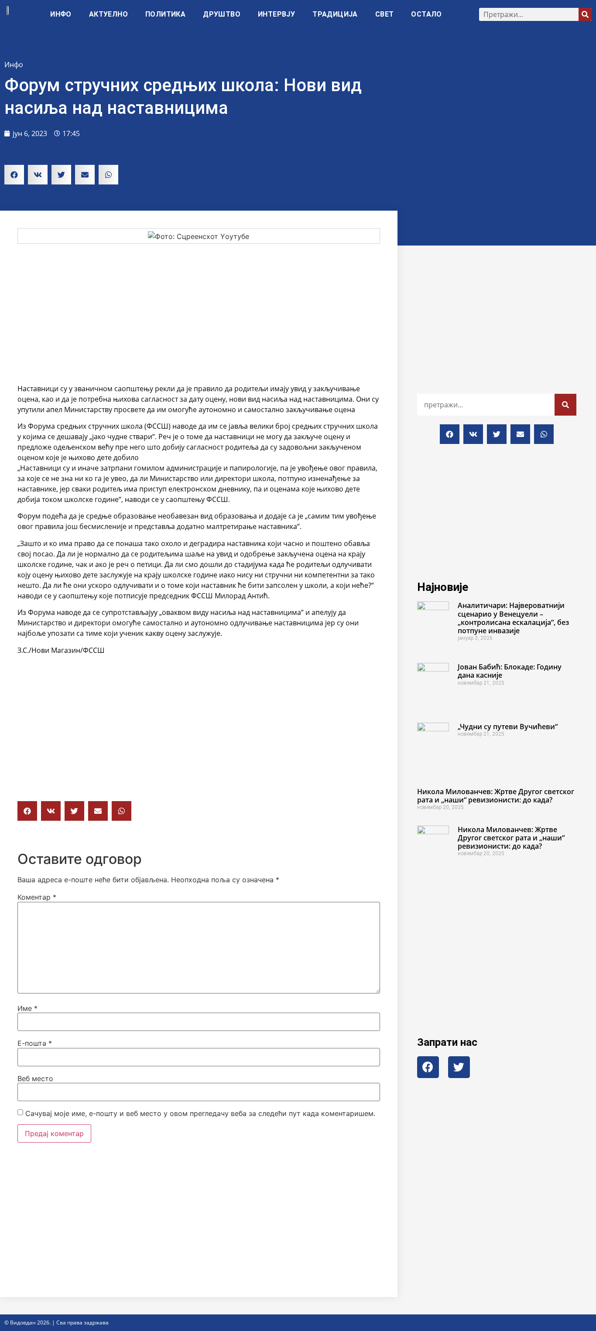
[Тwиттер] (459, 1067)
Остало (426, 14)
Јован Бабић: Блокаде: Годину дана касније (510, 671)
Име (27, 1008)
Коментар (36, 897)
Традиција (335, 14)
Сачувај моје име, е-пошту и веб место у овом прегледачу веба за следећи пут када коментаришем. (200, 1113)
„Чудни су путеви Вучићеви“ (508, 726)
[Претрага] (585, 14)
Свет (384, 14)
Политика (165, 14)
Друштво (221, 14)
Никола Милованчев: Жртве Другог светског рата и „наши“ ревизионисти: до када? (495, 796)
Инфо (61, 14)
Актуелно (108, 14)
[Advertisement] (198, 314)
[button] (14, 174)
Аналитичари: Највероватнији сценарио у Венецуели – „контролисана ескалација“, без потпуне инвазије (513, 618)
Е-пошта (34, 1043)
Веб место (35, 1078)
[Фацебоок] (428, 1067)
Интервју (276, 14)
